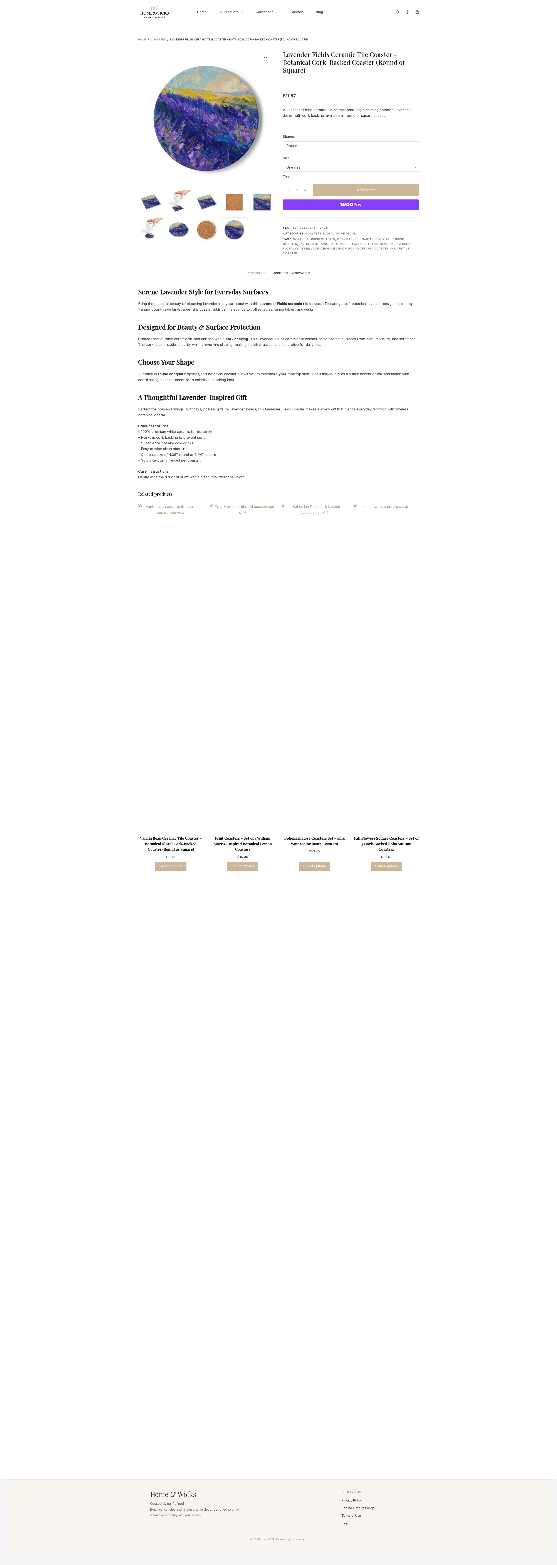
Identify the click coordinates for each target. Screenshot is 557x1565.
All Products (229, 12)
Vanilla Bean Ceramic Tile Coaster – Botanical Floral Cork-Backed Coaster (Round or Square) (171, 844)
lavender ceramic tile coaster (325, 243)
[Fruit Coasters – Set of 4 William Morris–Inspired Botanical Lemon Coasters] (242, 667)
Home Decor (346, 233)
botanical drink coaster (314, 239)
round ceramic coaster (368, 248)
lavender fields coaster (372, 243)
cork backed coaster (355, 239)
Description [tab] (256, 273)
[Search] (397, 12)
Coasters (313, 233)
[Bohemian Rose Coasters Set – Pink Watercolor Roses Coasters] (314, 667)
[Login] (407, 12)
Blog (319, 12)
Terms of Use (351, 1515)
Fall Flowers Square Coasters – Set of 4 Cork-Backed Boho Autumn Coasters (386, 844)
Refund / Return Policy (358, 1508)
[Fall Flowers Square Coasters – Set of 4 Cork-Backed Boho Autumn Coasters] (386, 667)
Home (201, 12)
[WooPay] (351, 204)
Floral (328, 233)
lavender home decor (328, 248)
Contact (296, 12)
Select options (171, 866)
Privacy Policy (352, 1500)
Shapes (289, 136)
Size (286, 158)
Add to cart (366, 190)
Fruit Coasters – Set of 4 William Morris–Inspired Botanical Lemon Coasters (243, 844)
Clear (286, 176)
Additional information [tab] (291, 273)
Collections (264, 12)
